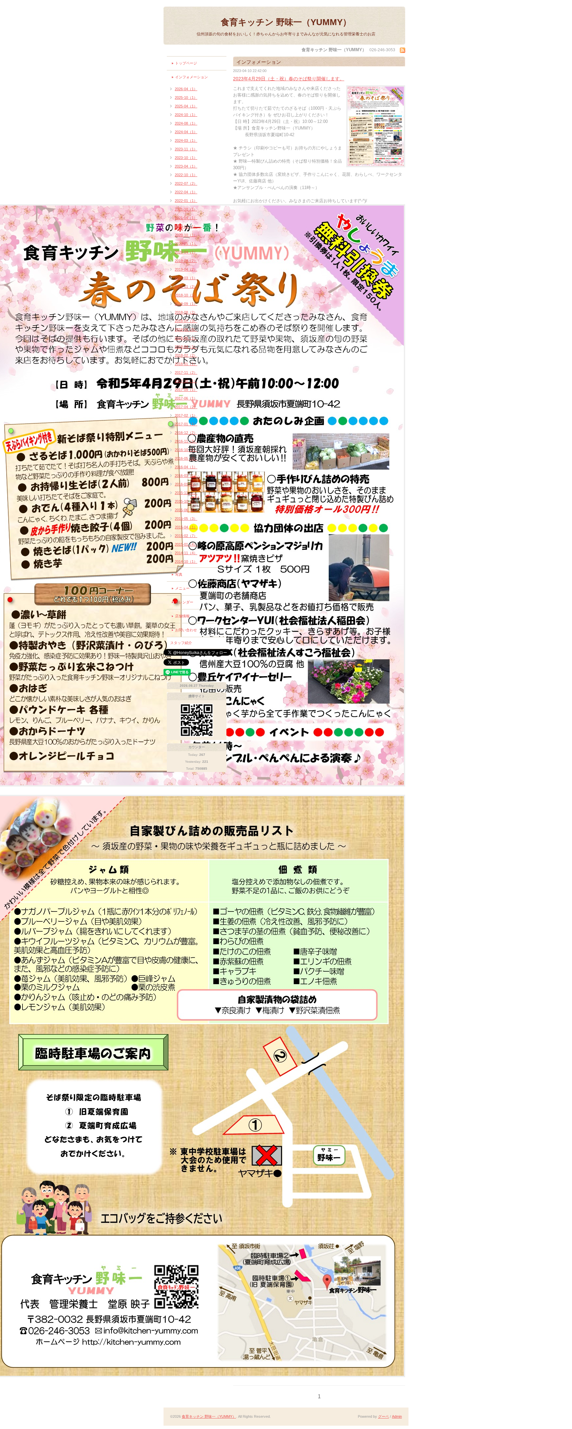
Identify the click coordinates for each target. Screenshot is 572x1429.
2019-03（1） (186, 278)
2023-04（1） (186, 166)
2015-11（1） (186, 493)
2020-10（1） (186, 235)
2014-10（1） (186, 561)
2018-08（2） (186, 312)
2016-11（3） (186, 441)
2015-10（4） (186, 501)
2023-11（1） (186, 149)
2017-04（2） (186, 407)
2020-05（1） (186, 244)
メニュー (182, 588)
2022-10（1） (186, 175)
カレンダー (184, 602)
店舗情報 (182, 616)
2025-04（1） (186, 106)
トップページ (186, 63)
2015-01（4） (186, 544)
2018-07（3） (186, 321)
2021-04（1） (186, 218)
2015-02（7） (186, 536)
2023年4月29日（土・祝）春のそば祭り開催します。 (288, 78)
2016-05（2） (186, 458)
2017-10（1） (186, 381)
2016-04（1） (186, 467)
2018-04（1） (186, 347)
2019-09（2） (186, 261)
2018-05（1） (186, 338)
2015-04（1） (186, 527)
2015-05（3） (186, 519)
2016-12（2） (186, 433)
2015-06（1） (186, 510)
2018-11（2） (186, 287)
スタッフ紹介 (181, 643)
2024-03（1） (186, 140)
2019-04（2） (186, 269)
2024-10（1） (186, 115)
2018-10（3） (186, 295)
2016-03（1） (186, 476)
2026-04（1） (186, 89)
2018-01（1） (186, 364)
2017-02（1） (186, 415)
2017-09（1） (186, 390)
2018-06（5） (186, 329)
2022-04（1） (186, 192)
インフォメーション (191, 77)
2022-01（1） (186, 201)
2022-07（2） (186, 183)
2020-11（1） (186, 226)
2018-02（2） (186, 355)
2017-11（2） (186, 372)
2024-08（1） (186, 123)
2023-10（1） (186, 158)
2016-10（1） (186, 450)
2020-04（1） (186, 252)
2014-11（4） (186, 553)
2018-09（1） (186, 304)
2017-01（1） (186, 424)
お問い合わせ (186, 630)
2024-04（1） (186, 132)
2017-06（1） (186, 398)
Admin (397, 1416)
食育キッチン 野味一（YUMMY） (286, 22)
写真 (178, 574)
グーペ (383, 1416)
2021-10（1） (186, 209)
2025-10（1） (186, 97)
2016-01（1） (186, 484)
